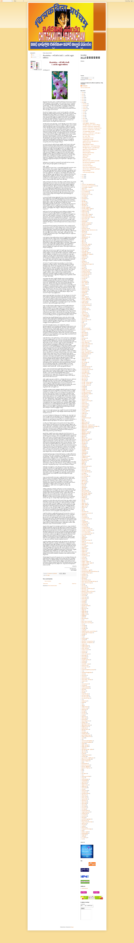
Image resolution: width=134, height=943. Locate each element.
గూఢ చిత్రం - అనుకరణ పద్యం (86, 382)
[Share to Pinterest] (65, 573)
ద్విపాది (83, 501)
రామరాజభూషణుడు (85, 683)
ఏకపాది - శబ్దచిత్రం (85, 282)
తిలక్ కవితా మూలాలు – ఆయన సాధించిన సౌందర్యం (91, 146)
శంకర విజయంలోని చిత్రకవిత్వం (87, 742)
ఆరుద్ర (83, 259)
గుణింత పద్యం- (84, 375)
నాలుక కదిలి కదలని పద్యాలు (86, 528)
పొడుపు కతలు (84, 594)
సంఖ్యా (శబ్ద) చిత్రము (85, 779)
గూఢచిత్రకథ (84, 387)
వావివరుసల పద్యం (85, 708)
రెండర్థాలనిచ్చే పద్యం (85, 693)
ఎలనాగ (83, 279)
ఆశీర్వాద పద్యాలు (85, 262)
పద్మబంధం (83, 547)
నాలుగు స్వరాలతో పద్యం (86, 534)
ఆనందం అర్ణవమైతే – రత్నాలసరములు (89, 123)
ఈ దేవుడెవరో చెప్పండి (85, 271)
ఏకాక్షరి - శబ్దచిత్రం (84, 296)
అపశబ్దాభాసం (84, 227)
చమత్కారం (83, 402)
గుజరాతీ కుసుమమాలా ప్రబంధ (87, 369)
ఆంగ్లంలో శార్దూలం (85, 249)
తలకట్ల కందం (84, 467)
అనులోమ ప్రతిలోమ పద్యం (86, 215)
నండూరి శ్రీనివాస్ (84, 511)
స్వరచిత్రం (83, 836)
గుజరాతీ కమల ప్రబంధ (85, 368)
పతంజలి (83, 544)
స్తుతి (82, 830)
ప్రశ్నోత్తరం (83, 609)
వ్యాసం (83, 737)
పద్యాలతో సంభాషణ (85, 555)
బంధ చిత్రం (83, 625)
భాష (82, 636)
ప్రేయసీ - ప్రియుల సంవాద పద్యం (87, 622)
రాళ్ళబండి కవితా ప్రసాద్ (85, 688)
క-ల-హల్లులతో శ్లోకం (85, 316)
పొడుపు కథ (83, 595)
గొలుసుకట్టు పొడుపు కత (85, 392)
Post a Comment (48, 581)
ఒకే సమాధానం (84, 312)
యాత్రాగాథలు (84, 681)
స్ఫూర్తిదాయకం (84, 834)
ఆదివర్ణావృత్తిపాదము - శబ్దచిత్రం (87, 254)
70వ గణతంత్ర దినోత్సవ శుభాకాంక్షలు (89, 131)
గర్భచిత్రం (83, 365)
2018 (83, 174)
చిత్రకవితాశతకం (84, 429)
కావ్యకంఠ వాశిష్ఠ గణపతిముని (86, 343)
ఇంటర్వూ (83, 265)
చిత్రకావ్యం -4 (84, 437)
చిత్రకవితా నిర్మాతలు (85, 422)
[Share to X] (62, 573)
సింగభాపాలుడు (84, 816)
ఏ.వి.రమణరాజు (84, 85)
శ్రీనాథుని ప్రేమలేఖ (84, 763)
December (85, 103)
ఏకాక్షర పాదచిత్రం (84, 291)
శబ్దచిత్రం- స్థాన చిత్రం (85, 746)
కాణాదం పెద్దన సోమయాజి (86, 340)
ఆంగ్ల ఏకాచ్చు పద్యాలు (85, 245)
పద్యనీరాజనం (84, 550)
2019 (83, 102)
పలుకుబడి (83, 557)
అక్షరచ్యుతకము (84, 205)
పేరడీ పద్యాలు (84, 587)
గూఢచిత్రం (83, 386)
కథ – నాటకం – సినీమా (86, 136)
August (84, 110)
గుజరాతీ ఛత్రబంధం (85, 372)
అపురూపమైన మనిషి (85, 228)
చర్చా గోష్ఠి (83, 409)
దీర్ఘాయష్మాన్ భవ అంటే (85, 494)
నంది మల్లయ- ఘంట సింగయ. (86, 513)
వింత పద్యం (84, 712)
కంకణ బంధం (84, 318)
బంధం (83, 624)
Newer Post (45, 583)
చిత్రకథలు (83, 420)
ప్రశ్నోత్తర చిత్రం (84, 611)
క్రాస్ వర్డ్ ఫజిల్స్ (84, 355)
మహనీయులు (84, 651)
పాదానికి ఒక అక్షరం (85, 567)
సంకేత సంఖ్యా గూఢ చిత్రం (86, 776)
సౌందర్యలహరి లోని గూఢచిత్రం (86, 828)
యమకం (83, 673)
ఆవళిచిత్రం (83, 261)
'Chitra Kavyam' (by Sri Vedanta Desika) (89, 185)
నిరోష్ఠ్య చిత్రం (84, 537)
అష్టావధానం (84, 242)
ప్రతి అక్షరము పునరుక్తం (85, 605)
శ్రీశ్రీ (82, 769)
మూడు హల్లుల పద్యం (85, 666)
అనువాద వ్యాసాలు (85, 218)
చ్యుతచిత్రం (83, 446)
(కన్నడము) (83, 188)
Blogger (72, 927)
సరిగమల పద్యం (84, 796)
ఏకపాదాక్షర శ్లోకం (84, 281)
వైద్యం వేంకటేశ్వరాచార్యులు (86, 735)
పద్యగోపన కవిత (84, 548)
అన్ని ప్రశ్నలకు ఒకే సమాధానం (86, 222)
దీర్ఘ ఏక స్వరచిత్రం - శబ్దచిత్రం (86, 493)
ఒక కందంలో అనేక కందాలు (86, 303)
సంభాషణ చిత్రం (84, 787)
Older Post (74, 583)
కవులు (83, 339)
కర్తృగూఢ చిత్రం (84, 332)
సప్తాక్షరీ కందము (84, 786)
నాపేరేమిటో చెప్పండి (85, 523)
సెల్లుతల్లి (83, 826)
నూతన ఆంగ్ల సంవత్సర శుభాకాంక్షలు (88, 172)
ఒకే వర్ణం (83, 311)
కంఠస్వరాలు (84, 321)
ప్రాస (82, 619)
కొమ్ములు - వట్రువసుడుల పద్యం (87, 352)
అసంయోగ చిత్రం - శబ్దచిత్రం (86, 244)
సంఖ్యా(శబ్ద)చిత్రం (84, 780)
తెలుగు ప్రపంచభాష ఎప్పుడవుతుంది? (89, 162)
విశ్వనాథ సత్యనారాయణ (86, 720)
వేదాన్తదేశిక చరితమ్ (85, 733)
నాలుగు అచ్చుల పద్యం (85, 531)
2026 (83, 92)
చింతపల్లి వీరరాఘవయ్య (86, 417)
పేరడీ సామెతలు (84, 589)
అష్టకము (83, 239)
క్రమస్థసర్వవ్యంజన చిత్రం (86, 353)
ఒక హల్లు (83, 306)
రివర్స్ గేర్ (83, 689)
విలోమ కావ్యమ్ (84, 718)
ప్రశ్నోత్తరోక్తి (83, 615)
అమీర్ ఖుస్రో (84, 232)
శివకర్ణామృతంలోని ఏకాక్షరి (86, 755)
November (85, 105)
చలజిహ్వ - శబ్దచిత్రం (85, 410)
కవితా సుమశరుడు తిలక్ (87, 142)
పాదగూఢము (84, 558)
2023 (83, 95)
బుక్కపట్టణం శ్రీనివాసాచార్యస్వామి (87, 632)
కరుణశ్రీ (83, 331)
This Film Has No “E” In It (86, 194)
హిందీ (82, 838)
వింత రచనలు (84, 713)
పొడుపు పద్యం (84, 597)
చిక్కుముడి (83, 414)
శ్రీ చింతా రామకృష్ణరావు (85, 760)
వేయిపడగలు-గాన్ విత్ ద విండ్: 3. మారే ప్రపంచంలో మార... (92, 128)
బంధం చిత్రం (84, 626)
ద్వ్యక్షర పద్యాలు (84, 503)
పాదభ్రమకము (84, 565)
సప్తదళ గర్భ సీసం (84, 782)
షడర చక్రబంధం (84, 773)
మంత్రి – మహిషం (84, 648)
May (84, 115)
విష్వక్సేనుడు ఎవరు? (85, 726)
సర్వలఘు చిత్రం (84, 801)
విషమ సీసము (85, 157)
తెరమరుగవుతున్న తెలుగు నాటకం (88, 137)
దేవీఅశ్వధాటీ (84, 496)
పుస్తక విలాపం (84, 577)
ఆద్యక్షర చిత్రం (84, 255)
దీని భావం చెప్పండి (85, 490)
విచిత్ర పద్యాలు (84, 709)
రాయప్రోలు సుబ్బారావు (85, 686)
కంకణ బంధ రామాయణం (86, 319)
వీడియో (83, 730)
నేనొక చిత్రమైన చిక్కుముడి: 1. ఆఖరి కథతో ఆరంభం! (91, 147)
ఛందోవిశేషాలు (84, 457)
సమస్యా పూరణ (84, 790)
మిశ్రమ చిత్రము (84, 655)
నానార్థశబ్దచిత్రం (84, 521)
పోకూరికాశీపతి (84, 604)
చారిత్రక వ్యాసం (84, 413)
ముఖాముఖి (84, 662)
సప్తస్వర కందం (84, 783)
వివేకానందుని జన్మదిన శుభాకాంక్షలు (88, 152)
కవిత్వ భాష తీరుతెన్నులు (87, 170)
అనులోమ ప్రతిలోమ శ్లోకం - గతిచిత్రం (87, 217)
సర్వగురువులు (84, 800)
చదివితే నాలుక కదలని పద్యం (86, 400)
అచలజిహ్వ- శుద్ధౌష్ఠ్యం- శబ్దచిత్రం (87, 208)
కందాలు (83, 325)
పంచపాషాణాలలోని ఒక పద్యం (86, 543)
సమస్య (83, 789)
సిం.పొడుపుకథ (84, 814)
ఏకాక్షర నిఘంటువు (85, 289)
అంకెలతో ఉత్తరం (84, 198)
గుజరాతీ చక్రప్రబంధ (85, 370)
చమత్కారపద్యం (84, 406)
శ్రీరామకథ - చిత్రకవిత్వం (85, 766)
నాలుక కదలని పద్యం (85, 527)
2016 (83, 177)
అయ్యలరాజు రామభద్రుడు (86, 234)
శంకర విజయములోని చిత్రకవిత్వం (87, 740)
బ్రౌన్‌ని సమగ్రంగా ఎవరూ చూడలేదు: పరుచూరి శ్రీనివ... (91, 160)
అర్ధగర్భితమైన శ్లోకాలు (85, 237)
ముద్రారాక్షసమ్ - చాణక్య (85, 663)
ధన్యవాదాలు (84, 507)
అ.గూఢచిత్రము (84, 195)
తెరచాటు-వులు (84, 474)
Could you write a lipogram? (87, 190)
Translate (90, 79)
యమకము (83, 676)
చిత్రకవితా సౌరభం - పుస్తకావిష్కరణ (87, 424)
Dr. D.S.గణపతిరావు (85, 191)
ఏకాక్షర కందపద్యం (85, 286)
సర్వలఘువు (84, 804)
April (84, 116)
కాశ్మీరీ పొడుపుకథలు (85, 345)
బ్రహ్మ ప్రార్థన (83, 634)
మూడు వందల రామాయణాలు (88, 165)
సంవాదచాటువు (84, 807)
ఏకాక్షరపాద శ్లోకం (84, 294)
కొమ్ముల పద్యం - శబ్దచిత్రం (86, 350)
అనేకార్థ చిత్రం (84, 221)
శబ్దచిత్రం (83, 743)
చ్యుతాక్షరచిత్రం (84, 453)
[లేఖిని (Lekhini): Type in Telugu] (84, 893)
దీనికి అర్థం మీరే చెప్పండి (85, 491)
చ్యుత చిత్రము (84, 443)
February (84, 120)
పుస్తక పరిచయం (84, 575)
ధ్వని (82, 508)
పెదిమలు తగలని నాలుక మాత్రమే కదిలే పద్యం (89, 581)
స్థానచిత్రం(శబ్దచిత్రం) (85, 833)
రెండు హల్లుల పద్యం (85, 695)
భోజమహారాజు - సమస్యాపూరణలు (87, 642)
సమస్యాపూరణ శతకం (85, 793)
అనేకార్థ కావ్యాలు (84, 220)
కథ (82, 322)
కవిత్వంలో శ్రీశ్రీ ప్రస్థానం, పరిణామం (88, 144)
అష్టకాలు (83, 241)
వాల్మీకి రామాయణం (85, 706)
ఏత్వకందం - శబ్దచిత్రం (85, 298)
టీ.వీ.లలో (83, 464)
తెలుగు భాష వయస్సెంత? (87, 164)
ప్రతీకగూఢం (83, 607)
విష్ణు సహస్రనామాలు (85, 723)
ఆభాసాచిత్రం (84, 258)
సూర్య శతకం (84, 824)
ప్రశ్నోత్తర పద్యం (84, 612)
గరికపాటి (83, 360)
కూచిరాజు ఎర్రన (84, 349)
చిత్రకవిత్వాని (84, 434)
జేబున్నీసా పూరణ (84, 460)
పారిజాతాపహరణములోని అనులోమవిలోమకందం (90, 571)
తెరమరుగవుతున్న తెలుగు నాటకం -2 (88, 134)
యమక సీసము (84, 675)
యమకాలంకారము (85, 678)
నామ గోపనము (84, 524)
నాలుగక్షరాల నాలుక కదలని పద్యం (87, 530)
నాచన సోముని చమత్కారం (86, 518)
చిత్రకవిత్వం (83, 430)
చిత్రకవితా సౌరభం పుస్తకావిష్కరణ (87, 427)
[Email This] (59, 573)
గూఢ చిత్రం (83, 380)
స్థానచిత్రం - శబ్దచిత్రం (85, 831)
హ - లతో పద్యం (84, 837)
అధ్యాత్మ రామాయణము (85, 210)
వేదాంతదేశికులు (84, 732)
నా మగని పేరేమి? (84, 517)
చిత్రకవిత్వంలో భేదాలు (85, 433)
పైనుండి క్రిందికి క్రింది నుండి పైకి (86, 592)
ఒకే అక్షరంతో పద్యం (85, 308)
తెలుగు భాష (84, 477)
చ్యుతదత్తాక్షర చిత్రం (85, 449)
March (84, 118)
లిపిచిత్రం (83, 702)
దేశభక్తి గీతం (83, 497)
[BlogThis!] (61, 573)
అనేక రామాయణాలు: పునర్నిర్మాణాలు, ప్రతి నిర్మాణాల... (92, 168)
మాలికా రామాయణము (85, 653)
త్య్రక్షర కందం (84, 480)
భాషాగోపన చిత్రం (84, 638)
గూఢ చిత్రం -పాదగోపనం (85, 385)
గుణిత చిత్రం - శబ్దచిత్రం (85, 373)
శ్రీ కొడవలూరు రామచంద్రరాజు (86, 759)
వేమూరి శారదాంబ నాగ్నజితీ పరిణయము (89, 167)
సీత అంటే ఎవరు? (85, 820)
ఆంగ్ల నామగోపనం (85, 247)
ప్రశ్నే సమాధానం (84, 608)
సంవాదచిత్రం (84, 809)
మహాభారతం (84, 652)
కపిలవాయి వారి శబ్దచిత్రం (86, 329)
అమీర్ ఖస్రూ (84, 231)
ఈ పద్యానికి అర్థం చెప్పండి (86, 269)
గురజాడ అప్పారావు (85, 376)
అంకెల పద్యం (84, 197)
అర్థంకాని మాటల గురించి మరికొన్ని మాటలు (90, 149)
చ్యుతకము (83, 444)
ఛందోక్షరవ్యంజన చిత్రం (85, 456)
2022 (83, 97)
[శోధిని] (92, 865)
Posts (33, 55)
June (84, 113)
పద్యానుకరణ (84, 554)
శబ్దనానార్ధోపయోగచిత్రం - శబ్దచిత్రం (87, 749)
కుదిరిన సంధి (84, 348)
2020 (83, 100)
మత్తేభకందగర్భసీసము (85, 646)
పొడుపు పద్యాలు (84, 598)
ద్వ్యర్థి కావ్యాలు (84, 506)
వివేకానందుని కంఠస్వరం (86, 150)
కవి (82, 336)
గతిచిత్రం (83, 359)
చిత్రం (82, 419)
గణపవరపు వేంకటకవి (85, 358)
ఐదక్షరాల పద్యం (84, 302)
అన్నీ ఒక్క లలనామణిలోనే (86, 224)
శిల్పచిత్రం (83, 753)
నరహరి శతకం (84, 516)
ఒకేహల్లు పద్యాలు (84, 313)
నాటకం (83, 520)
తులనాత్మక (47, 575)
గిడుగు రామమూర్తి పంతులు (86, 366)
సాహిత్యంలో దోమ (84, 813)
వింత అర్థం (83, 710)
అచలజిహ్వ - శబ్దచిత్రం (85, 207)
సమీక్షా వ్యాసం (84, 794)
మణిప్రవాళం (84, 644)
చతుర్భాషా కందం (84, 399)
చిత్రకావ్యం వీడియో (85, 440)
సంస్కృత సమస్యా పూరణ (86, 811)
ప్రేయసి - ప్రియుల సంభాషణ (86, 621)
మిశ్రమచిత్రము (84, 658)
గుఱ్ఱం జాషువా (84, 379)
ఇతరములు (83, 268)
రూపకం (83, 692)
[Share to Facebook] (63, 573)
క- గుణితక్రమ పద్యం (85, 315)
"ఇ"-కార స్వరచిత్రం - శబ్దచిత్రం (86, 187)
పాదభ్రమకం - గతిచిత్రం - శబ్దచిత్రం (87, 562)
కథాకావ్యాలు (84, 323)
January (84, 121)
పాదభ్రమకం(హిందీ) (85, 564)
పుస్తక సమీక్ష (84, 578)
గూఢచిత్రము (84, 389)
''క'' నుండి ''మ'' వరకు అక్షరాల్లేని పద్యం (88, 184)
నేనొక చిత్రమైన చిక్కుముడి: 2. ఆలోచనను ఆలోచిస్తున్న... (91, 124)
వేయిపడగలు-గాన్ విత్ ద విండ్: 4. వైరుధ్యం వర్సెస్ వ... (92, 126)
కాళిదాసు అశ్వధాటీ (85, 346)
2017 (83, 176)
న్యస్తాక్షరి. (83, 541)
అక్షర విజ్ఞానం (84, 204)
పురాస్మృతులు (84, 574)
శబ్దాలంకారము (84, 752)
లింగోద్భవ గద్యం (84, 700)
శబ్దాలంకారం (84, 750)
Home (60, 583)
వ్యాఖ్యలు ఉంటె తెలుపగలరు (86, 736)
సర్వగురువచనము (85, 799)
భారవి (83, 635)
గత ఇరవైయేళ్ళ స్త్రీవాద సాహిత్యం (88, 139)
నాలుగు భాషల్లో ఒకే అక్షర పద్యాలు (87, 533)
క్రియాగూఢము (84, 356)
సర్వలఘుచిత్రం (84, 803)
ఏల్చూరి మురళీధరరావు (85, 299)
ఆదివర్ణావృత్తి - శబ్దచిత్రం (85, 252)
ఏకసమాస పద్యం (84, 284)
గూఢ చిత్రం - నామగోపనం (86, 383)
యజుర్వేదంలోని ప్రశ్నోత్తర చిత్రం (87, 672)
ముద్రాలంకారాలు (84, 665)
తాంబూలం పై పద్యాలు (85, 470)
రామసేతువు (84, 685)
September (85, 108)
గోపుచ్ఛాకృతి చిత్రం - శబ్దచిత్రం (86, 393)
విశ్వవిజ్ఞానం (84, 722)
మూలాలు (83, 668)
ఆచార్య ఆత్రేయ (84, 251)
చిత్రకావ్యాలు (84, 441)
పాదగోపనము (84, 560)
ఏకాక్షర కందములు (85, 288)
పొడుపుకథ (83, 602)
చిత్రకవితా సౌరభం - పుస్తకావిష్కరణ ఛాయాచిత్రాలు (90, 426)
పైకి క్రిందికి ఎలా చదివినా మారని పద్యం (88, 591)
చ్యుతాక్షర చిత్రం (84, 451)
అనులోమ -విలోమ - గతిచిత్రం (86, 214)
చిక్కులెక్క (83, 416)
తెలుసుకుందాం (84, 478)
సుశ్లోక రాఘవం (84, 823)
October (84, 107)
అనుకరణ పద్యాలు (85, 212)
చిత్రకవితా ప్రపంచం (85, 423)
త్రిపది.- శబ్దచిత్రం (84, 481)
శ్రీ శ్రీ (82, 762)
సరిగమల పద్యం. (84, 797)
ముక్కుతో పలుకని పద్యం (86, 659)
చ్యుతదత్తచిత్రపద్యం (85, 447)
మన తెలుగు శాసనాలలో (85, 649)
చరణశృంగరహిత (84, 407)
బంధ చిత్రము (84, 628)
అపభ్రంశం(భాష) (84, 225)
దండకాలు (83, 484)
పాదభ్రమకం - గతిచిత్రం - (85, 561)
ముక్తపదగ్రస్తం (84, 661)
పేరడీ (82, 584)
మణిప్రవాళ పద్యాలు (85, 645)
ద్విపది (83, 500)
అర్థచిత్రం (83, 235)
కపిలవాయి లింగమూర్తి (85, 328)
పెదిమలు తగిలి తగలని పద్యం (86, 582)
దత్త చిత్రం (83, 486)
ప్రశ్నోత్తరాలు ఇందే (84, 614)
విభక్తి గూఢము (84, 716)
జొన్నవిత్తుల (83, 461)
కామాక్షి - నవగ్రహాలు (85, 342)
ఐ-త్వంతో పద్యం (84, 301)
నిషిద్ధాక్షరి (83, 538)
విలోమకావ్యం (84, 719)
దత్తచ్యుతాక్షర (84, 487)
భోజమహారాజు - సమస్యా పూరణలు (87, 641)
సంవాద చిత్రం (84, 806)
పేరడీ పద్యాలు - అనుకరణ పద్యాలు (87, 588)
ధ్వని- (82, 510)
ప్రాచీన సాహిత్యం (84, 618)
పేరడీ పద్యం (84, 585)
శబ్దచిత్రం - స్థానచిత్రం (85, 745)
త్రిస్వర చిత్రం (84, 483)
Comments (34, 57)
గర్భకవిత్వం (83, 363)
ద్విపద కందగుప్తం (84, 498)
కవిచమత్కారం (84, 338)
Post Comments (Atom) (52, 585)
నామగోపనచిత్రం (84, 525)
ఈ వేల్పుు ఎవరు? (85, 275)
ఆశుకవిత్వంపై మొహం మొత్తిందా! (87, 264)
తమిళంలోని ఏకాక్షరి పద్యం (86, 466)
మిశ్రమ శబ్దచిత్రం (84, 656)
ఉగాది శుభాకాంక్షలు (85, 276)
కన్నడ (82, 326)
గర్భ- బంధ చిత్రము (85, 362)
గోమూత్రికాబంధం (84, 395)
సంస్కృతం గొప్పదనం (85, 810)
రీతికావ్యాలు (84, 691)
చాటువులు (83, 412)
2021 (83, 99)
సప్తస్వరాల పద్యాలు (85, 784)
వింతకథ (83, 715)
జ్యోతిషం (83, 463)
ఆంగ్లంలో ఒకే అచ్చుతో (85, 248)
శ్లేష (82, 770)
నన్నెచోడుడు (84, 514)
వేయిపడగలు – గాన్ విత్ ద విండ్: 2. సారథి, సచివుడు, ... (92, 129)
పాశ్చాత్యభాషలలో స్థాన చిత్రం (86, 572)
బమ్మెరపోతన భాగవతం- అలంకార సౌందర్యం (89, 631)
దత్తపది (83, 488)
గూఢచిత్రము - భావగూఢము (86, 390)
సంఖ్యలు (83, 777)
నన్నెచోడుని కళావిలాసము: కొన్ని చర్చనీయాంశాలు (91, 141)
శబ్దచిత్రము (83, 747)
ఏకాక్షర (83, 285)
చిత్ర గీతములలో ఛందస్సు (87, 154)
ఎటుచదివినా (84, 278)
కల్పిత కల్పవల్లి (84, 335)
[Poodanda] (85, 871)
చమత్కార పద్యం (84, 403)
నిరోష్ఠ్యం (83, 535)
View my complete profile (85, 87)
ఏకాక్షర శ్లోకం (84, 292)
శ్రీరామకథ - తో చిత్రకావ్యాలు (86, 767)
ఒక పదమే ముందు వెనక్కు (86, 305)
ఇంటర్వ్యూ (83, 266)
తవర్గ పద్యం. (84, 469)
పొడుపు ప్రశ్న (84, 599)
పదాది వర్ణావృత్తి (84, 545)
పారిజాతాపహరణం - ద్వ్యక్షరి (86, 570)
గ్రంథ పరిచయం (84, 396)
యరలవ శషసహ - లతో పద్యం (87, 679)
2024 (83, 94)
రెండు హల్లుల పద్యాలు (85, 696)
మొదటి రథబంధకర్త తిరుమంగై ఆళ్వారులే (88, 669)
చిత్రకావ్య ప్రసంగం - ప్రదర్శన (86, 439)
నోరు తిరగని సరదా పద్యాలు (86, 540)
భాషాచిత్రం (83, 639)
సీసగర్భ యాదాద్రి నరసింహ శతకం (87, 821)
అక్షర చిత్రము (84, 201)
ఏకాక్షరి (83, 295)
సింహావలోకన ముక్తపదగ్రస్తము (86, 819)
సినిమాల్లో (83, 817)
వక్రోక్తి (82, 705)
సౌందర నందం (84, 827)
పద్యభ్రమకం (84, 551)
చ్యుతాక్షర (83, 450)
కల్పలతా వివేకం (84, 333)
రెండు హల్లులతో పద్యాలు (86, 698)
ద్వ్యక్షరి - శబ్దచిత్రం (84, 504)
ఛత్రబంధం (83, 454)
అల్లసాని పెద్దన (84, 238)
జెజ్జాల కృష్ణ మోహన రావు (86, 459)
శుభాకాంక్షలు (84, 756)
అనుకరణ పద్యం (84, 211)
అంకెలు (83, 200)
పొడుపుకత (83, 601)
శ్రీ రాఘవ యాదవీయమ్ (86, 159)
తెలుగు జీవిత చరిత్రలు (85, 476)
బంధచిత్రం (83, 629)
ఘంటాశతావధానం (85, 397)
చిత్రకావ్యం (83, 436)
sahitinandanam (85, 888)
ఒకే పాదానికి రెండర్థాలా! (85, 309)
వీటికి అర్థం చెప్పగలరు (85, 729)
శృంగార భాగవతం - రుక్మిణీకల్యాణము (88, 757)
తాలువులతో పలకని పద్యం (86, 471)
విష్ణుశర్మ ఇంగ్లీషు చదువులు (86, 725)
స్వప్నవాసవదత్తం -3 (86, 155)
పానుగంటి (83, 568)
